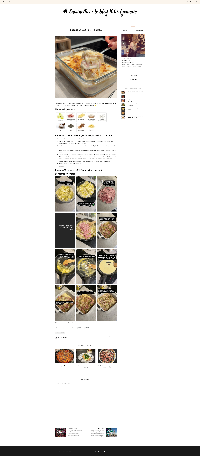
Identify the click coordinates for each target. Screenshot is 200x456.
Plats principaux (80, 27)
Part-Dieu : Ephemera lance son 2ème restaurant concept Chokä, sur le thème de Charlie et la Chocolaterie (75, 433)
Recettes (85, 2)
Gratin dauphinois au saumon (134, 112)
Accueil (70, 2)
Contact (129, 2)
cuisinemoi (63, 337)
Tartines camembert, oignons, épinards (86, 367)
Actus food (108, 2)
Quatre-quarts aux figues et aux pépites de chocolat (135, 117)
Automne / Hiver (60, 332)
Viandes (95, 27)
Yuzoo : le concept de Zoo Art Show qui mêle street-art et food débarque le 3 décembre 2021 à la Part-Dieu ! (97, 433)
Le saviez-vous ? (119, 2)
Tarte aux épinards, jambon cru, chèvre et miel (107, 367)
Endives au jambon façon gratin (135, 91)
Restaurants (96, 2)
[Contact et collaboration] (133, 45)
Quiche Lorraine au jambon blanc (135, 96)
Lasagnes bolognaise (64, 366)
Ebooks (78, 2)
